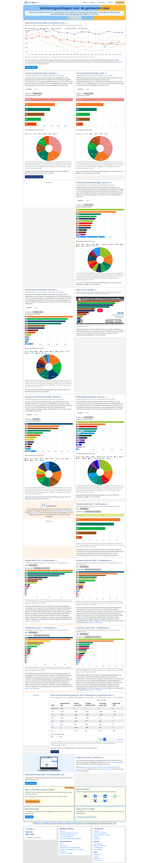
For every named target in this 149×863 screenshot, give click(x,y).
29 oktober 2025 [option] (37, 312)
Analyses (96, 831)
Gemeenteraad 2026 (65, 704)
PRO (52, 718)
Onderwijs (63, 851)
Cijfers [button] (93, 2)
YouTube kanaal (107, 769)
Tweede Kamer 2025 (77, 704)
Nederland (69, 836)
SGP (52, 724)
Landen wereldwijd (65, 838)
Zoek (85, 2)
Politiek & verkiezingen (66, 853)
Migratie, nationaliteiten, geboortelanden (72, 849)
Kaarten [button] (102, 2)
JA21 (52, 731)
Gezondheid (63, 845)
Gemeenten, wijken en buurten (69, 833)
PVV (52, 727)
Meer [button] (111, 2)
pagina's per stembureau (32, 621)
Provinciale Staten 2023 (102, 704)
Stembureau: (80, 511)
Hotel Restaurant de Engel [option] (92, 511)
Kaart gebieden (98, 844)
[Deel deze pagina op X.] (95, 801)
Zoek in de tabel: (101, 700)
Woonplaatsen (70, 835)
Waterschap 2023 (116, 704)
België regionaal (76, 838)
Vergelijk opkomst (31, 67)
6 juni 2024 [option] (36, 419)
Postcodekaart (98, 849)
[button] (66, 23)
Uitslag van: (28, 93)
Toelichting (55, 752)
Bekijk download (31, 783)
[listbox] (37, 93)
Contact (96, 856)
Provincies (63, 836)
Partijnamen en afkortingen (34, 177)
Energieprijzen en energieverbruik (70, 847)
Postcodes (63, 835)
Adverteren (97, 854)
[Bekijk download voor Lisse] (49, 763)
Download (120, 2)
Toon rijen (56, 736)
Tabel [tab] (36, 89)
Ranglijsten (97, 838)
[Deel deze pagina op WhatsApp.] (114, 796)
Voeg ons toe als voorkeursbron (87, 817)
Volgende (120, 739)
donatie (29, 794)
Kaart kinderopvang (100, 845)
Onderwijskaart (98, 847)
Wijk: (77, 508)
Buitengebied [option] (84, 508)
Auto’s (61, 844)
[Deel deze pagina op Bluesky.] (105, 801)
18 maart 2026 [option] (37, 93)
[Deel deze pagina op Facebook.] (95, 796)
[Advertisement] (49, 195)
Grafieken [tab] (29, 89)
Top (115, 823)
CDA (52, 715)
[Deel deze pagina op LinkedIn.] (105, 796)
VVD (52, 711)
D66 (52, 721)
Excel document (35, 513)
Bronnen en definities (100, 833)
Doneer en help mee (32, 801)
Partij (53, 705)
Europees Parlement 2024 (90, 704)
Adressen (62, 831)
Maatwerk (97, 858)
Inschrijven (29, 817)
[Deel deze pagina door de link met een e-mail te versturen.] (85, 796)
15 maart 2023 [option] (88, 205)
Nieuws (96, 836)
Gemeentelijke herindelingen (102, 835)
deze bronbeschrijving (114, 762)
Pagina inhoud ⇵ (75, 18)
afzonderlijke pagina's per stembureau (61, 511)
